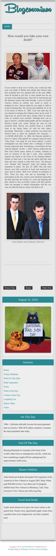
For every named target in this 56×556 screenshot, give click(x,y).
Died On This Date (12, 378)
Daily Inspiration (11, 382)
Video (6, 407)
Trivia (6, 387)
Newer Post (10, 288)
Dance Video (9, 403)
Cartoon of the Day (12, 395)
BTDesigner (25, 549)
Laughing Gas (10, 399)
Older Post (46, 288)
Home (7, 26)
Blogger (45, 549)
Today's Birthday (11, 374)
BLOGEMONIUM (27, 547)
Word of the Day (11, 391)
